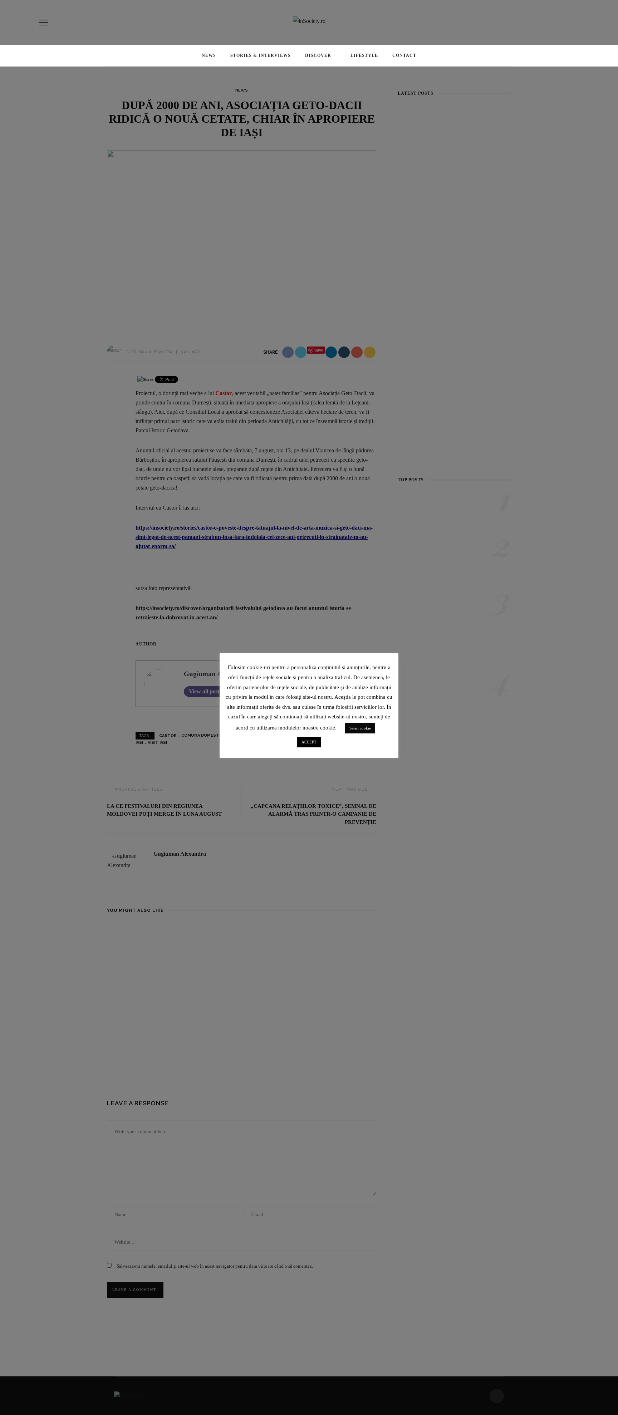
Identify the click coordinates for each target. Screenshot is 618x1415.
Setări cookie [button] (360, 728)
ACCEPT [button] (309, 742)
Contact (404, 55)
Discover (318, 55)
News (209, 55)
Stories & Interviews (260, 55)
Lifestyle (364, 55)
